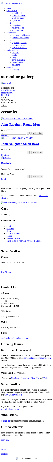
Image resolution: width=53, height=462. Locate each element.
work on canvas (19, 15)
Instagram (25, 378)
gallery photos (18, 28)
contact (10, 67)
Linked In (35, 378)
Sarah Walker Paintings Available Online (24, 241)
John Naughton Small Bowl (20, 144)
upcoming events (19, 42)
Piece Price (6, 95)
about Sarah (17, 13)
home (9, 8)
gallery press (17, 30)
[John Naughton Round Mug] (17, 118)
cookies (4, 454)
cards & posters (18, 60)
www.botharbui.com (10, 409)
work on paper (18, 18)
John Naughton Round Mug (20, 124)
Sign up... (5, 440)
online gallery (12, 50)
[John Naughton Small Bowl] (17, 138)
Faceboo (15, 378)
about (9, 23)
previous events (18, 45)
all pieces (10, 226)
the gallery (16, 25)
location (15, 70)
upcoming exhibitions (21, 35)
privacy (4, 449)
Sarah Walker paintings (18, 63)
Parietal (6, 163)
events (9, 40)
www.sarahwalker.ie (13, 395)
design (15, 57)
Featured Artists (13, 238)
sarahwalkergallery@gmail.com (14, 338)
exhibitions (11, 33)
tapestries (16, 20)
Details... (5, 135)
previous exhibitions (20, 37)
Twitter (46, 378)
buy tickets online (19, 47)
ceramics (15, 52)
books (14, 55)
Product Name (7, 93)
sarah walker (12, 10)
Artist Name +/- (8, 90)
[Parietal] (6, 157)
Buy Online (6, 272)
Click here (5, 421)
